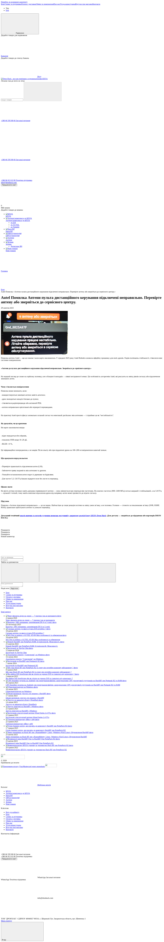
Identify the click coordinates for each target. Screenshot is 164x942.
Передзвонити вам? (9, 185)
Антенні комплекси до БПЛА (18, 220)
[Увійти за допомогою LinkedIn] (97, 572)
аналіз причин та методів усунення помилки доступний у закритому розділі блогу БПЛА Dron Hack (63, 516)
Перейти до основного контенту (14, 2)
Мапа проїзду (6, 921)
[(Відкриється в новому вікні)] (51, 766)
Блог (3, 4)
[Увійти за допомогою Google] (58, 572)
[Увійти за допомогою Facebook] (20, 572)
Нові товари (11, 251)
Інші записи (6, 612)
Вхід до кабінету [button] (12, 812)
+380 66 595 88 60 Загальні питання (15, 121)
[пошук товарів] (43, 91)
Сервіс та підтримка (13, 4)
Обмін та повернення (44, 4)
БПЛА (8, 216)
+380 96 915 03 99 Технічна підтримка (16, 180)
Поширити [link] (5, 530)
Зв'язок (9, 244)
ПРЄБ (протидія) (13, 236)
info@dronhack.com (9, 182)
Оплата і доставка (28, 4)
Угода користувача (67, 4)
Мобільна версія (44, 785)
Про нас (56, 4)
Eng (7, 10)
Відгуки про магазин (83, 4)
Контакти (96, 4)
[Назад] (2, 754)
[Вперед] (4, 754)
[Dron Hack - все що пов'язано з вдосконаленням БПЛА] (13, 758)
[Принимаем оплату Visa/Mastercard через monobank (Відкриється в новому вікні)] (23, 766)
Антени (9, 240)
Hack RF (9, 231)
